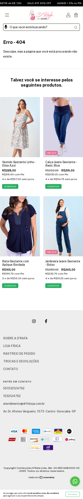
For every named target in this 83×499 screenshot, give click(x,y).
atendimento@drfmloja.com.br (24, 403)
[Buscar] (75, 27)
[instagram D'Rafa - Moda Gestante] (34, 321)
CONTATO (10, 369)
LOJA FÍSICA (12, 346)
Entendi (72, 494)
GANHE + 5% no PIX (64, 3)
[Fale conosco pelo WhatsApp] (75, 481)
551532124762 (13, 388)
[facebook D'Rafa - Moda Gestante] (46, 321)
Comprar (10, 186)
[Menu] (7, 15)
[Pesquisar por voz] (6, 26)
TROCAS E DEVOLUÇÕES (21, 361)
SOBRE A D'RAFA (15, 338)
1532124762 (12, 396)
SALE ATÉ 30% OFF (35, 3)
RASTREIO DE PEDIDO (19, 353)
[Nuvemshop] (41, 478)
